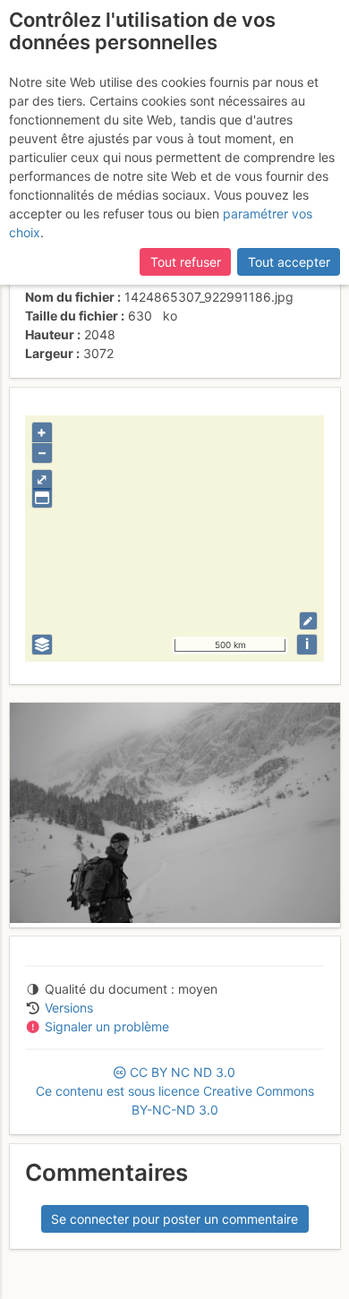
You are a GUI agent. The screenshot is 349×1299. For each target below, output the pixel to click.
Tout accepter (289, 261)
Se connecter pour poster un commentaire (174, 1218)
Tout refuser (185, 261)
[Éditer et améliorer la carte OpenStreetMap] (308, 620)
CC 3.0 (175, 1090)
